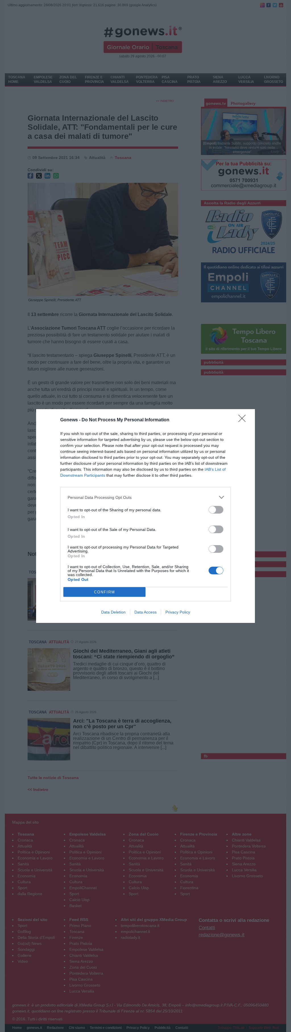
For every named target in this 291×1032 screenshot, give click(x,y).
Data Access (145, 612)
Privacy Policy (177, 612)
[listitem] (145, 497)
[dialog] (145, 516)
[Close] (243, 420)
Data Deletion (113, 612)
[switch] (216, 510)
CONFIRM (104, 592)
